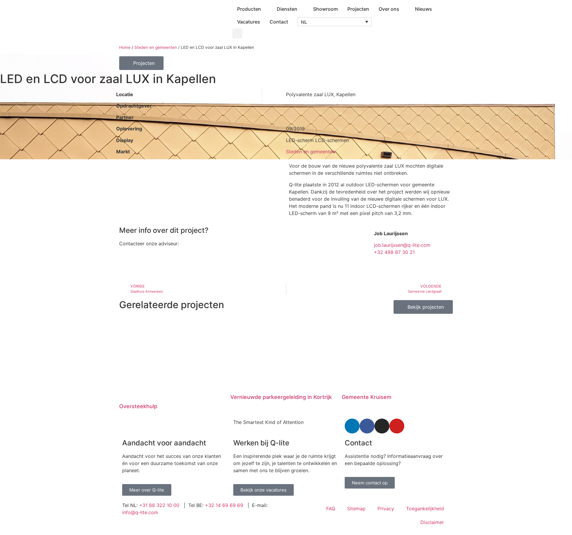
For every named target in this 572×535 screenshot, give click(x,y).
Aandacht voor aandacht (164, 443)
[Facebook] (367, 426)
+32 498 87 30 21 (394, 252)
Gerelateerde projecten (171, 305)
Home (124, 47)
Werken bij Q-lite (261, 443)
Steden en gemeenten (155, 47)
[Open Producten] (264, 9)
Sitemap (356, 508)
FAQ (330, 508)
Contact (358, 443)
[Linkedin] (352, 426)
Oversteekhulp (138, 406)
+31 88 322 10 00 (159, 505)
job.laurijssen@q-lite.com (402, 245)
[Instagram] (381, 426)
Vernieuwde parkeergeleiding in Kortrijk (281, 397)
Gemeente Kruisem (366, 397)
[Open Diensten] (301, 9)
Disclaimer (432, 522)
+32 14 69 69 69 (224, 505)
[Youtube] (396, 426)
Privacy (385, 508)
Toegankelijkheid (425, 508)
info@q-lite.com (140, 512)
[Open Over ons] (403, 9)
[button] (335, 21)
